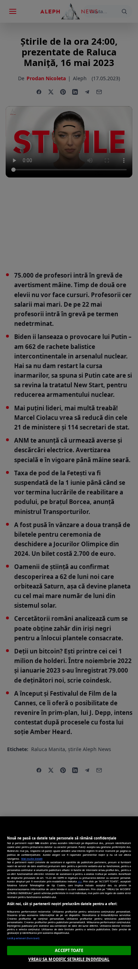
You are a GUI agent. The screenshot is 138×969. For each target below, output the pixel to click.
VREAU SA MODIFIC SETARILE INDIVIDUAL (68, 959)
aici (80, 881)
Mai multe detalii (31, 858)
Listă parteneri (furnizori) (23, 938)
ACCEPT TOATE (69, 950)
